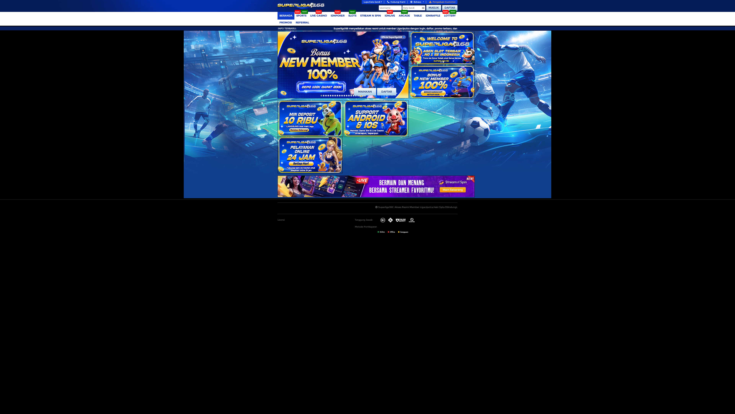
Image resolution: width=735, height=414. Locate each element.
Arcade (404, 15)
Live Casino (318, 15)
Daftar (449, 7)
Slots (352, 15)
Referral (302, 22)
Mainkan (365, 91)
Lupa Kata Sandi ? (373, 2)
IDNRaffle (433, 15)
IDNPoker (338, 15)
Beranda (285, 15)
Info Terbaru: (287, 28)
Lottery (450, 15)
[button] (321, 95)
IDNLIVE (390, 15)
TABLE (418, 15)
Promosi (285, 22)
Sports (301, 15)
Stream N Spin (370, 15)
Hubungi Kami (397, 2)
